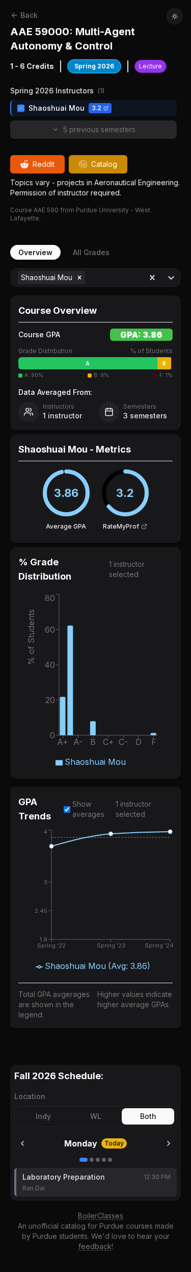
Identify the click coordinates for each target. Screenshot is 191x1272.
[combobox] (88, 277)
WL (95, 1116)
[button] (79, 277)
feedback (95, 1246)
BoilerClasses (100, 1215)
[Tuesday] (92, 1160)
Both (148, 1116)
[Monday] (83, 1160)
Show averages (88, 809)
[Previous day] (22, 1143)
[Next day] (168, 1143)
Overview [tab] (35, 252)
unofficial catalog (57, 1225)
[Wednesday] (98, 1160)
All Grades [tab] (91, 252)
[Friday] (110, 1160)
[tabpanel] (95, 654)
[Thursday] (104, 1160)
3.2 (96, 108)
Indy (43, 1116)
